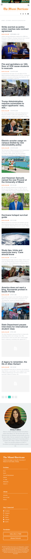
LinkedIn (7, 519)
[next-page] (16, 397)
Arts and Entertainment (8, 475)
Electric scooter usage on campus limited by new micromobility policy (14, 142)
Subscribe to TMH (15, 534)
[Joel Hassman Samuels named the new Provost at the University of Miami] (15, 201)
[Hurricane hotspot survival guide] (15, 236)
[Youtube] (28, 14)
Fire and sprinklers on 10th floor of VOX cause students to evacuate (15, 66)
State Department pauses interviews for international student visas (15, 326)
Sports (4, 473)
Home (3, 20)
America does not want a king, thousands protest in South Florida (14, 289)
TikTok (6, 517)
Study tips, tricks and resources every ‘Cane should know (12, 252)
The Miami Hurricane (14, 457)
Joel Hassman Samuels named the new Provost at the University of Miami (14, 179)
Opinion (5, 477)
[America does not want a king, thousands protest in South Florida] (15, 311)
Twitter (7, 515)
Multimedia (5, 481)
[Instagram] (23, 14)
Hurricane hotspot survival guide (15, 216)
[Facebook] (20, 14)
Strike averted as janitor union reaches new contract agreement (15, 28)
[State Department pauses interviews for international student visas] (15, 348)
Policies (5, 499)
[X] (25, 14)
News (4, 471)
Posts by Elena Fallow (18, 20)
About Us (5, 484)
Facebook (7, 511)
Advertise (5, 495)
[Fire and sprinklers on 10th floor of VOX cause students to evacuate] (15, 88)
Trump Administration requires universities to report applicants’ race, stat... (13, 104)
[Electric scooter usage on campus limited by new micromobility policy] (15, 164)
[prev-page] (3, 397)
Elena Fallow (5, 34)
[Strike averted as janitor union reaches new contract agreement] (15, 50)
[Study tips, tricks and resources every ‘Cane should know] (15, 274)
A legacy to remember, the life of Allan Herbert (14, 362)
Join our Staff (6, 497)
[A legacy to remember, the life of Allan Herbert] (15, 383)
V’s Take (5, 479)
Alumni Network (15, 538)
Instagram (7, 513)
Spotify (7, 521)
